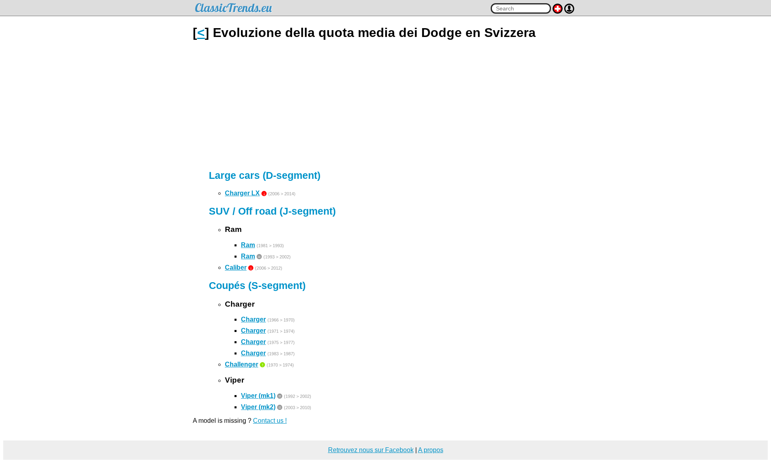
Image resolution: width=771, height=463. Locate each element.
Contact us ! (270, 420)
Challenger (241, 364)
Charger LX (242, 193)
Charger (253, 319)
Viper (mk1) (258, 395)
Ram (248, 245)
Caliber (236, 267)
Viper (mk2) (258, 407)
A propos (430, 450)
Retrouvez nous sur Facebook (371, 450)
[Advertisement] (385, 105)
